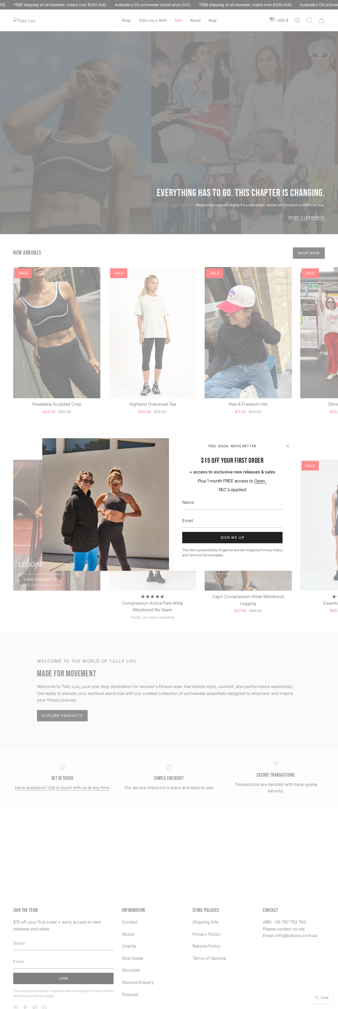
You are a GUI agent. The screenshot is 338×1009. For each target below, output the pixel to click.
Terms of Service (201, 555)
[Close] (287, 446)
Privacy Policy (272, 550)
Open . (260, 480)
